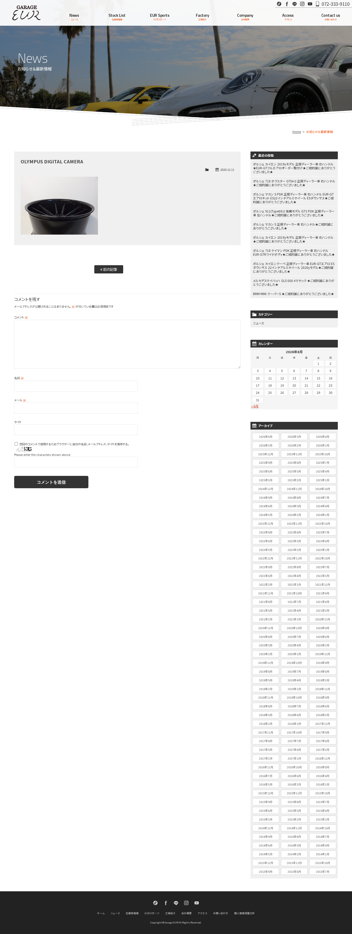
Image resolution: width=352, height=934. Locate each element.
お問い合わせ (220, 913)
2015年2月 (294, 819)
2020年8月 (265, 637)
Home (296, 131)
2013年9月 (265, 871)
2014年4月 (322, 845)
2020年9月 (322, 628)
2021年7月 (294, 602)
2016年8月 (322, 767)
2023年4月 (322, 541)
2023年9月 (265, 532)
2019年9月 (322, 663)
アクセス (202, 913)
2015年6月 (265, 810)
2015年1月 (322, 819)
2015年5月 (294, 810)
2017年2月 (265, 758)
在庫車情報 (132, 913)
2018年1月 (294, 724)
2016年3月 (265, 784)
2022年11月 (294, 558)
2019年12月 (322, 654)
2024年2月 (294, 515)
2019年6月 (322, 671)
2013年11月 (294, 863)
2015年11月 (294, 793)
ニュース (258, 323)
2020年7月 (294, 637)
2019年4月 (294, 680)
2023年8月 (294, 532)
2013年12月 (265, 863)
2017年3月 (322, 750)
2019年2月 (265, 689)
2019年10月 (294, 663)
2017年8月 (265, 741)
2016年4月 (322, 776)
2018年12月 (322, 689)
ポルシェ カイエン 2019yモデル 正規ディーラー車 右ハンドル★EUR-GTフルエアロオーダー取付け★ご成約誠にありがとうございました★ (294, 168)
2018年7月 (294, 706)
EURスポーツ (152, 913)
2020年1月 (294, 654)
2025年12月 (265, 454)
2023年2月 (294, 550)
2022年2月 (265, 584)
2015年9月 (265, 802)
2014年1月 (322, 854)
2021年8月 (265, 602)
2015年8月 (294, 802)
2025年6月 (265, 471)
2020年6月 (322, 637)
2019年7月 (294, 671)
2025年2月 (294, 480)
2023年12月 (265, 523)
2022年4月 (294, 576)
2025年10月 (322, 454)
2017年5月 (265, 750)
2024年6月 (265, 506)
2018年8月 (265, 706)
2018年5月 (265, 715)
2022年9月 (265, 567)
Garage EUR (26, 13)
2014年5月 (294, 845)
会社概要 (186, 913)
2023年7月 (322, 532)
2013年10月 (322, 863)
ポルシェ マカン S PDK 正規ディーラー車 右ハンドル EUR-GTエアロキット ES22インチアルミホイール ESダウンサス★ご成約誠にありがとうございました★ (293, 198)
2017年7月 (294, 741)
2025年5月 (294, 471)
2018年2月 (265, 724)
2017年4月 (294, 750)
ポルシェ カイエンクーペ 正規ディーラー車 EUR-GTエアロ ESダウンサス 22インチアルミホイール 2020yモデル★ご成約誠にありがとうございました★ (293, 267)
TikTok (279, 3)
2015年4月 (322, 810)
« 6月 (254, 406)
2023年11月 (294, 523)
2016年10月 (294, 767)
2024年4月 (322, 506)
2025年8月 (294, 462)
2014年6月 (265, 845)
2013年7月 (322, 871)
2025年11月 (294, 454)
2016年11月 (265, 767)
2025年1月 (322, 480)
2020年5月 (265, 645)
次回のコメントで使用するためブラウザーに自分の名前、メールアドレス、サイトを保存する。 (74, 444)
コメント (21, 317)
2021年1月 (294, 619)
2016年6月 (294, 776)
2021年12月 (322, 584)
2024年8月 (294, 497)
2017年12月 (322, 724)
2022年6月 (265, 576)
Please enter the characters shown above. (42, 454)
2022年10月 (322, 558)
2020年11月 (265, 628)
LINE (294, 3)
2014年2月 (294, 854)
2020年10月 (294, 628)
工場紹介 (170, 913)
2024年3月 (265, 515)
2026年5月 (294, 436)
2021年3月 (322, 610)
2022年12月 (265, 558)
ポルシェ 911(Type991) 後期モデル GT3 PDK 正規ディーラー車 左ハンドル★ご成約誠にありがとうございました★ (293, 213)
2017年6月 (322, 741)
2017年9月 (322, 732)
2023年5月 (294, 541)
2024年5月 (294, 506)
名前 (19, 378)
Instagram (302, 3)
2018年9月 (322, 697)
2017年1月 (294, 758)
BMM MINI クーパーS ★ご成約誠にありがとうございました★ (293, 293)
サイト (17, 422)
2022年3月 (322, 576)
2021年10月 (294, 593)
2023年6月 (265, 541)
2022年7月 (322, 567)
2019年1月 (294, 689)
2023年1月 (322, 550)
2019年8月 (265, 671)
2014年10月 (322, 828)
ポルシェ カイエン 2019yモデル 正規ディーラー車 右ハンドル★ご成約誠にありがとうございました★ (293, 239)
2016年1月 (322, 784)
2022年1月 (294, 584)
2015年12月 (265, 793)
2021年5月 (265, 610)
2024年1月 (322, 515)
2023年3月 (265, 550)
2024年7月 (322, 497)
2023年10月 (322, 523)
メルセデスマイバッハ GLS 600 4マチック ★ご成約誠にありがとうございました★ (293, 282)
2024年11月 (294, 489)
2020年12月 (322, 619)
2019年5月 (265, 680)
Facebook (287, 3)
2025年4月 (322, 471)
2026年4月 (322, 436)
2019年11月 (265, 663)
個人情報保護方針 (244, 913)
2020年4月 (294, 645)
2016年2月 (294, 784)
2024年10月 (322, 489)
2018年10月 (294, 697)
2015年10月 (322, 793)
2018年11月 (265, 697)
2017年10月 (294, 732)
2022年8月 (294, 567)
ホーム (101, 913)
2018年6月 (322, 706)
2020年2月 (265, 654)
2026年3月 (265, 445)
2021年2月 (265, 619)
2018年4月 (294, 715)
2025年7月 (322, 462)
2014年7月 (322, 836)
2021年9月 (322, 593)
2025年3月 (265, 480)
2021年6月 (322, 602)
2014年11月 (294, 828)
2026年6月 (265, 436)
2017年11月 (265, 732)
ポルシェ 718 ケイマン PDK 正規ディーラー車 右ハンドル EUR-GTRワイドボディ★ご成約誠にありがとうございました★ (294, 252)
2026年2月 (294, 445)
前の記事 (109, 269)
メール (20, 400)
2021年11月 (265, 593)
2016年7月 (265, 776)
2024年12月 (265, 489)
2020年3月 (322, 645)
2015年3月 (265, 819)
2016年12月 (322, 758)
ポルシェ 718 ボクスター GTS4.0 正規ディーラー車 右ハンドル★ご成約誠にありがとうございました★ (294, 183)
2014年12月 (265, 828)
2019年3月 (322, 680)
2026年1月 (322, 445)
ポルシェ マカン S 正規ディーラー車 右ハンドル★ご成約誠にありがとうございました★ (293, 226)
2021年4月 (294, 610)
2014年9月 (265, 836)
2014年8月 (294, 836)
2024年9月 (265, 497)
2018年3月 (322, 715)
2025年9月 (265, 462)
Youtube (310, 3)
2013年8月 (294, 871)
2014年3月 (265, 854)
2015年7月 (322, 802)
